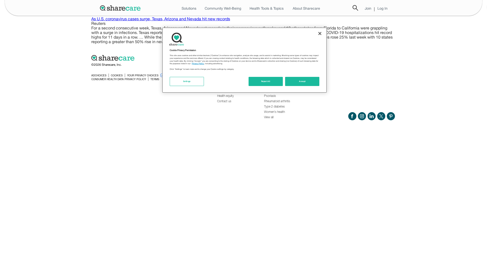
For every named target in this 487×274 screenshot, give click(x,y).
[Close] (319, 33)
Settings (187, 81)
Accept (302, 81)
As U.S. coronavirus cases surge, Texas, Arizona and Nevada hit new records (160, 18)
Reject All (265, 81)
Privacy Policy (198, 63)
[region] (244, 60)
